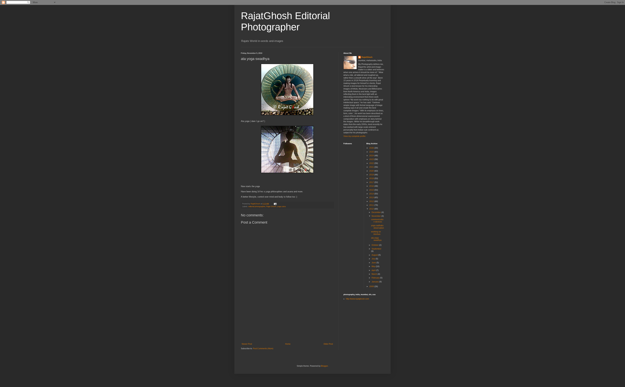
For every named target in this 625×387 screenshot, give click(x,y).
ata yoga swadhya (376, 239)
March (375, 274)
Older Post (328, 344)
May (374, 266)
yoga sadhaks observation (377, 226)
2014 (371, 194)
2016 (371, 186)
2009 (371, 286)
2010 (371, 209)
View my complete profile (354, 136)
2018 (371, 178)
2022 (371, 163)
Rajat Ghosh (271, 206)
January (375, 282)
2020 (371, 171)
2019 (371, 175)
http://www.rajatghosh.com (357, 299)
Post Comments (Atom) (263, 348)
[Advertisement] (287, 318)
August (375, 255)
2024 (371, 155)
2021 (371, 167)
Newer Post (247, 344)
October (375, 245)
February (376, 278)
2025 (371, 152)
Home (288, 344)
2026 (371, 148)
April (374, 270)
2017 (371, 182)
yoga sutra (281, 206)
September (376, 249)
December (376, 212)
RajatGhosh (366, 57)
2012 (371, 201)
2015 (371, 190)
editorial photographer (256, 206)
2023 (371, 159)
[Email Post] (275, 204)
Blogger (324, 366)
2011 (371, 205)
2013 (371, 197)
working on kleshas (376, 233)
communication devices (377, 220)
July (374, 259)
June (374, 263)
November (376, 216)
